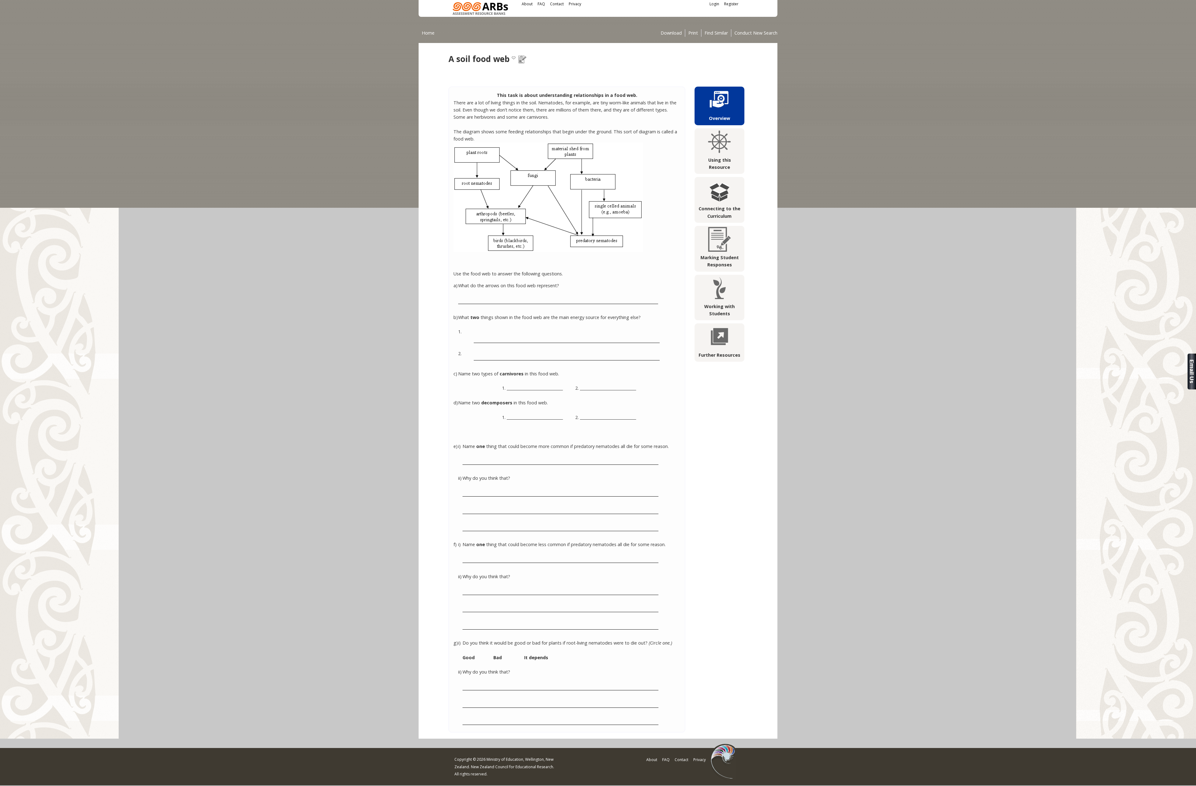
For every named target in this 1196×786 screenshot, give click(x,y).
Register (731, 4)
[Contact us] (1192, 388)
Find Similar (716, 33)
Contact (557, 4)
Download (671, 33)
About (527, 4)
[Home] (480, 9)
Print (693, 33)
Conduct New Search (755, 33)
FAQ (541, 4)
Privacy (575, 4)
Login (714, 4)
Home (428, 33)
